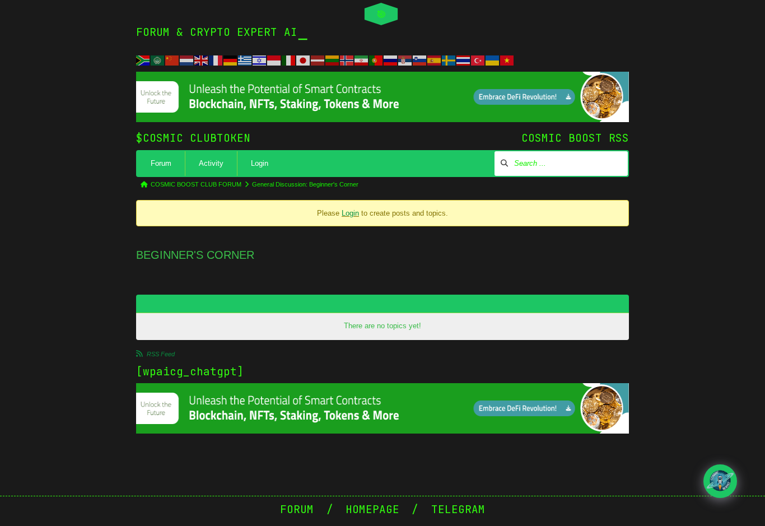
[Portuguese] (376, 59)
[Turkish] (478, 59)
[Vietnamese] (507, 59)
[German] (230, 59)
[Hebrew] (260, 59)
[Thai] (463, 59)
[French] (216, 59)
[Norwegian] (347, 59)
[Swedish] (449, 59)
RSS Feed (161, 354)
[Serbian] (405, 59)
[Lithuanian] (332, 59)
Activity (211, 163)
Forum (161, 163)
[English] (201, 59)
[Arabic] (158, 59)
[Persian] (361, 59)
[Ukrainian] (493, 59)
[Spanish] (434, 59)
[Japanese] (303, 59)
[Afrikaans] (143, 59)
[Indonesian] (274, 59)
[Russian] (391, 59)
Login (259, 163)
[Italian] (289, 59)
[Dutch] (187, 59)
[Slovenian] (420, 59)
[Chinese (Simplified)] (172, 59)
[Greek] (245, 59)
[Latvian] (318, 59)
